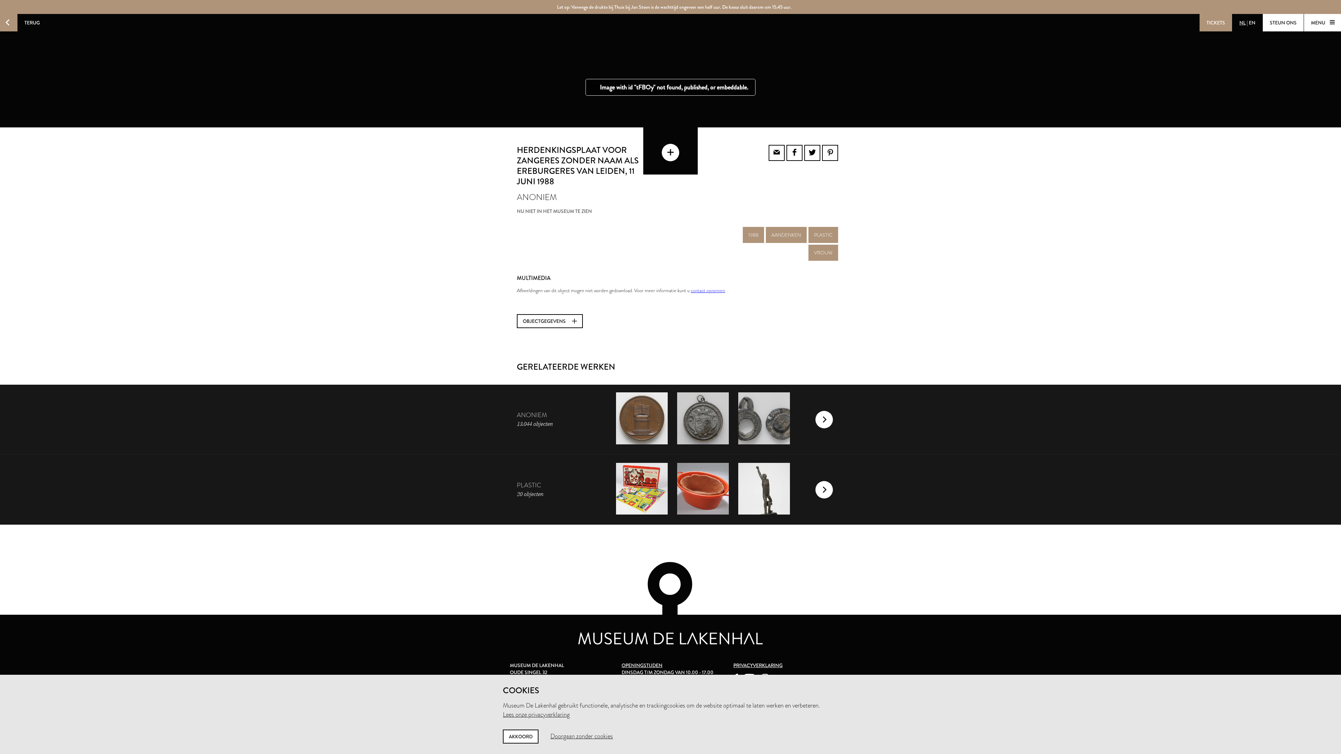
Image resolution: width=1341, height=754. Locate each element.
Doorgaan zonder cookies (581, 736)
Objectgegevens (545, 321)
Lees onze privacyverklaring (536, 714)
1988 (753, 234)
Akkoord (521, 736)
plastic (823, 234)
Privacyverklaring (758, 665)
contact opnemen (708, 290)
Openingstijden (642, 665)
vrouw (823, 252)
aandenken (786, 234)
